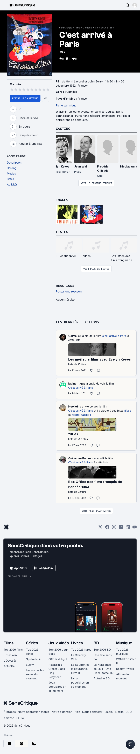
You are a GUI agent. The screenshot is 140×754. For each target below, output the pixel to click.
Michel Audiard (81, 414)
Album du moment (122, 676)
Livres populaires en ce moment (80, 682)
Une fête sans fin (103, 657)
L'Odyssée (10, 660)
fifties (127, 410)
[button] (134, 5)
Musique (124, 643)
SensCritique (65, 27)
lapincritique (76, 383)
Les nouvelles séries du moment (35, 674)
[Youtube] (134, 528)
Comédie (87, 27)
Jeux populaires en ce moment (57, 686)
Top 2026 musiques (122, 651)
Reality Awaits (125, 669)
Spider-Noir (33, 659)
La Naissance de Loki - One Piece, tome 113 (104, 669)
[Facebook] (107, 528)
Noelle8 (73, 406)
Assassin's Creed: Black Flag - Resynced (56, 671)
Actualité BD (102, 678)
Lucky (30, 664)
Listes (62, 232)
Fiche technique (66, 105)
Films (77, 27)
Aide (77, 712)
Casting (63, 128)
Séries (32, 643)
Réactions (65, 285)
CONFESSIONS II (126, 661)
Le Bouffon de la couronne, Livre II (80, 669)
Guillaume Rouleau (80, 458)
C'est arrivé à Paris (104, 27)
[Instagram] (114, 528)
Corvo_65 (74, 336)
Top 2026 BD (102, 649)
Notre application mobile (34, 712)
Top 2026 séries (32, 651)
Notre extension (62, 712)
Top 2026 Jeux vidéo (58, 651)
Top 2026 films (13, 649)
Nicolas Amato (130, 166)
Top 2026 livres (81, 649)
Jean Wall (80, 166)
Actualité (9, 666)
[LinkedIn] (128, 528)
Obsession (10, 655)
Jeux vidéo (58, 643)
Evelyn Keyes (60, 166)
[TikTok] (121, 528)
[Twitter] (100, 528)
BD (96, 643)
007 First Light (57, 659)
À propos (9, 712)
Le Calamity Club (78, 657)
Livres (77, 643)
